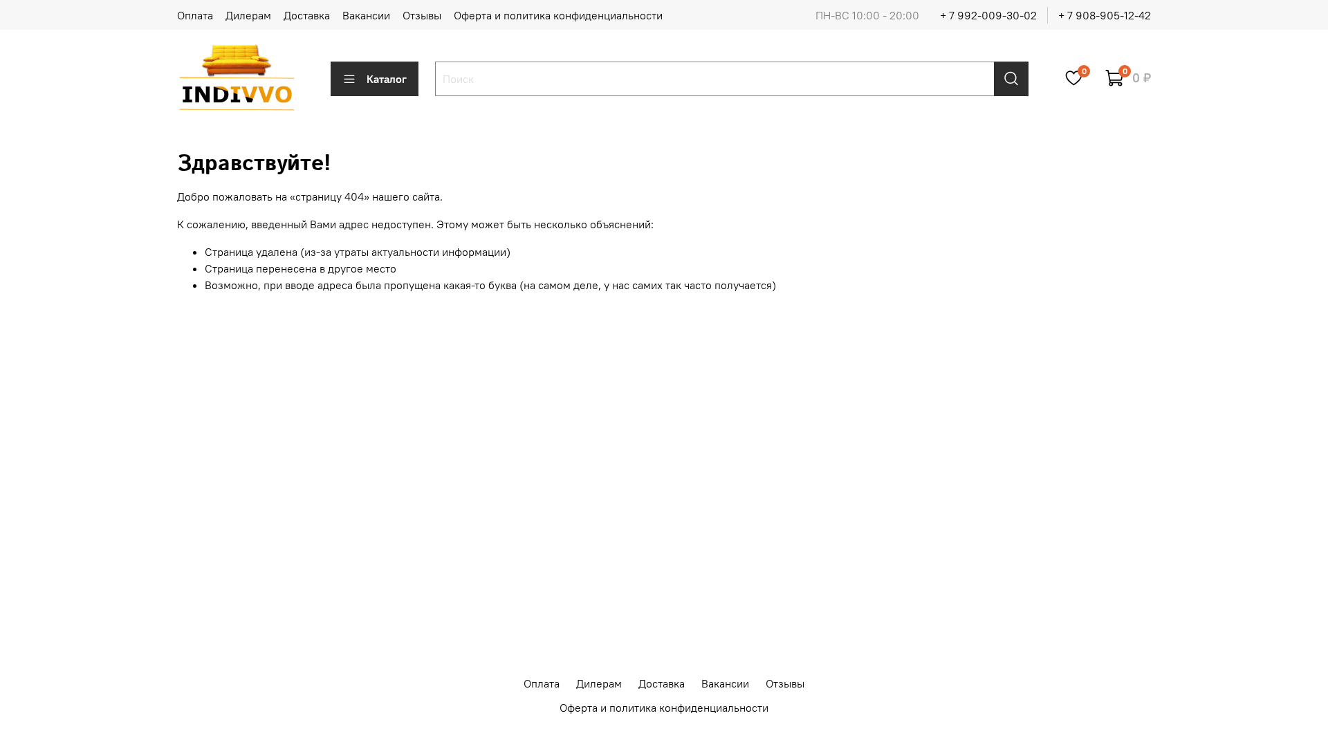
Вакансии (366, 15)
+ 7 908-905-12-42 (1104, 15)
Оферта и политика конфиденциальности (558, 15)
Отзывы (422, 15)
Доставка (307, 15)
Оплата (195, 15)
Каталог (387, 79)
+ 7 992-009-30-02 (988, 15)
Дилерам (248, 15)
